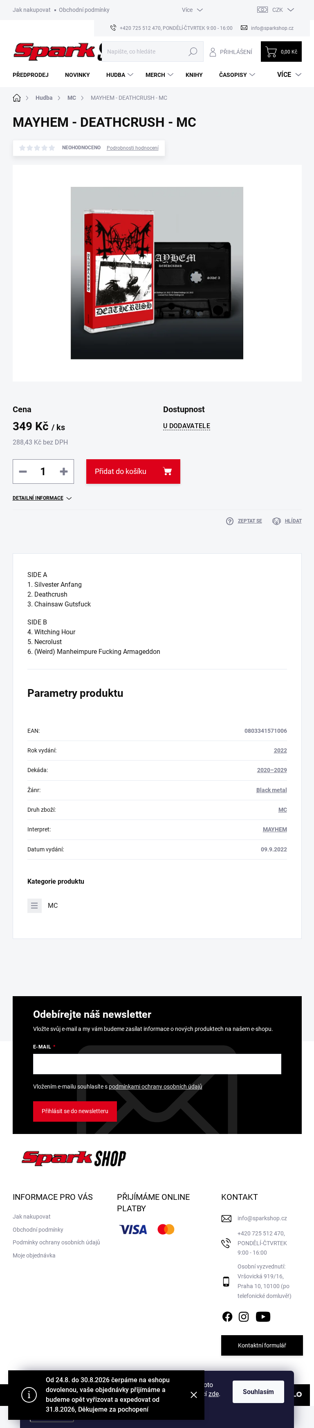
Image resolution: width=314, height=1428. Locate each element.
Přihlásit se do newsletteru (75, 1111)
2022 (280, 750)
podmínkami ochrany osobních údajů (155, 1086)
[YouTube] (263, 1315)
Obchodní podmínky (84, 10)
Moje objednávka (34, 1255)
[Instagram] (244, 1315)
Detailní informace (38, 498)
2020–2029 (272, 770)
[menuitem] (34, 75)
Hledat (192, 51)
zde (214, 1394)
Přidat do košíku (120, 471)
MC (282, 809)
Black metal (271, 790)
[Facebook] (227, 1315)
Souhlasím (258, 1392)
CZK (277, 10)
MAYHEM (275, 829)
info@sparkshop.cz (262, 1218)
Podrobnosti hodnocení (133, 148)
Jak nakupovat (32, 10)
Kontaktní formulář (262, 1345)
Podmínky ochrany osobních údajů (56, 1242)
